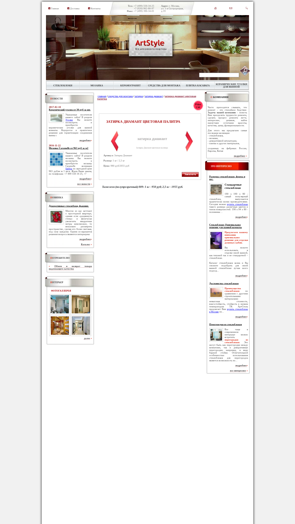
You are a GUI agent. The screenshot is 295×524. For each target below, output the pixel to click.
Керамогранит (130, 85)
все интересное (238, 370)
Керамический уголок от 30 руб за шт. (69, 109)
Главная (55, 8)
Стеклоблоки (62, 85)
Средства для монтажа (164, 85)
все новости (83, 184)
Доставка (74, 8)
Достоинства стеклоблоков (224, 283)
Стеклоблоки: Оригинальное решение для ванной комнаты (225, 226)
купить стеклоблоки (237, 204)
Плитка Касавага (198, 85)
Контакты (95, 8)
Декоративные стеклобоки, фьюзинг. (69, 206)
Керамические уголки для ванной (231, 85)
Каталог (85, 244)
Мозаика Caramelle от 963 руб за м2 (68, 148)
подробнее (85, 140)
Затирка (139, 96)
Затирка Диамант (154, 96)
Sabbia (68, 168)
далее (87, 338)
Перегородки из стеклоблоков (225, 324)
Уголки (69, 119)
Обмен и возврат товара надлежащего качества (70, 267)
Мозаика (96, 85)
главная (102, 96)
